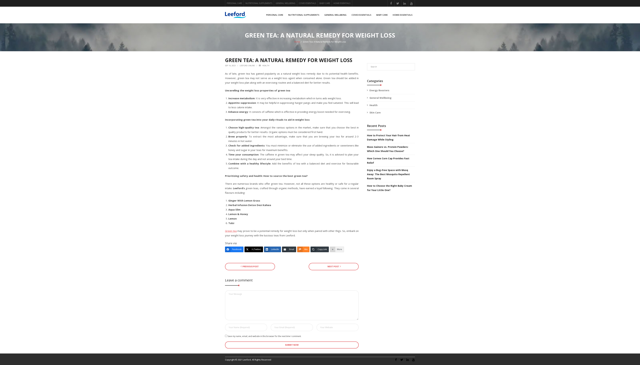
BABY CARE (325, 3)
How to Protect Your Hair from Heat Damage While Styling (388, 137)
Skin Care (375, 112)
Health (265, 65)
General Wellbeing (381, 97)
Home (297, 41)
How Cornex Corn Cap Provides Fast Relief (388, 160)
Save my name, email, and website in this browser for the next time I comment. (264, 336)
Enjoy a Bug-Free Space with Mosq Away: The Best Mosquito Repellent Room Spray (388, 174)
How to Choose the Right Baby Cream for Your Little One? (389, 188)
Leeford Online (247, 65)
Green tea (231, 231)
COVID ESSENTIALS (307, 3)
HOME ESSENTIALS (342, 3)
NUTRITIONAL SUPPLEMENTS (259, 3)
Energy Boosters (379, 90)
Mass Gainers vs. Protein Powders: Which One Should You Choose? (387, 149)
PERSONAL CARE (234, 3)
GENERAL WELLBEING (285, 3)
